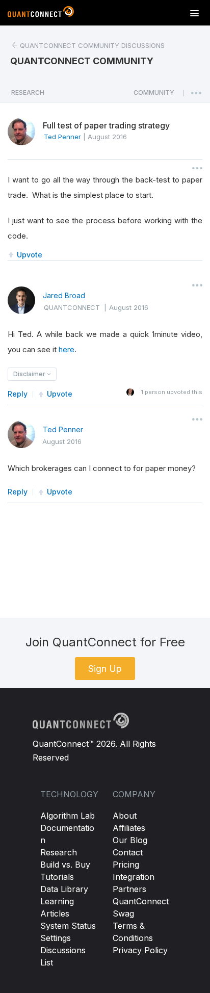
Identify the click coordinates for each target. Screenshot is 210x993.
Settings (55, 938)
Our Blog (130, 840)
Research (58, 852)
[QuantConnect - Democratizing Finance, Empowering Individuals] (41, 13)
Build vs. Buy (65, 864)
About (125, 816)
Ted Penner (63, 429)
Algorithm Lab (67, 816)
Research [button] (27, 92)
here (66, 349)
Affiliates (129, 828)
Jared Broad (64, 295)
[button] (154, 95)
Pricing (126, 864)
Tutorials (57, 877)
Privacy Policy (140, 950)
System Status (68, 926)
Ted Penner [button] (62, 137)
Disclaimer (30, 374)
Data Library (64, 889)
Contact (128, 852)
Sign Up (105, 668)
